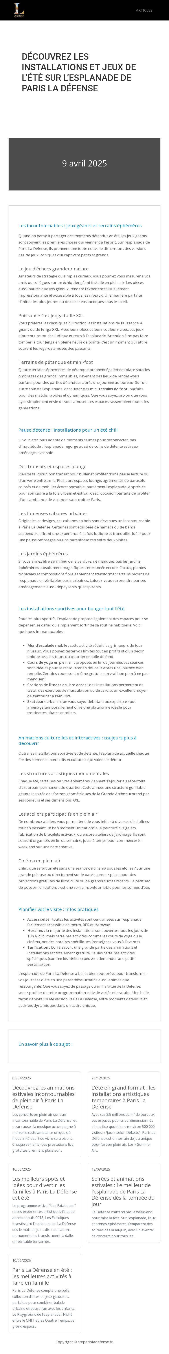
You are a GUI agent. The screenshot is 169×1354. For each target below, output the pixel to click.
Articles (144, 10)
